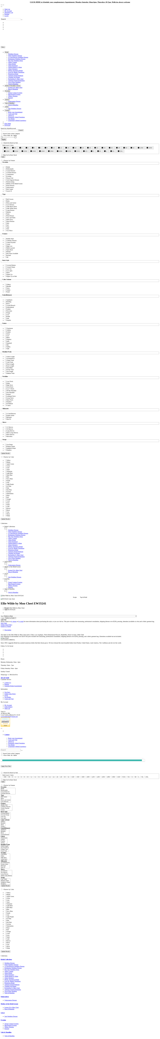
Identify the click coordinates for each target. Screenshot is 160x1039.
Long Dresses (10, 210)
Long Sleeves (10, 431)
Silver (8, 514)
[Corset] (6, 810)
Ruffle (8, 316)
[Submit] (21, 19)
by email (20, 621)
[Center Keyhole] (6, 808)
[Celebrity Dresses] (6, 807)
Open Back (9, 250)
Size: (2, 616)
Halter (8, 383)
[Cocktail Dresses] (8, 793)
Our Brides (7, 697)
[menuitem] (81, 9)
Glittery (8, 284)
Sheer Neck (9, 400)
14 (68, 148)
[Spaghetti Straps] (5, 882)
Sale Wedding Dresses (14, 577)
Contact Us (7, 682)
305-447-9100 (5, 678)
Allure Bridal (12, 540)
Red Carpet (9, 189)
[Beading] (5, 831)
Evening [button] (6, 579)
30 (126, 148)
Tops (7, 227)
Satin (7, 341)
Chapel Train (10, 360)
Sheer (8, 272)
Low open (9, 271)
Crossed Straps (10, 267)
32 (133, 148)
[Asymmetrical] (5, 848)
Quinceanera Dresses (14, 565)
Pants (7, 214)
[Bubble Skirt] (6, 805)
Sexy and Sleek (10, 217)
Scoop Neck (10, 398)
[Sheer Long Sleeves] (6, 875)
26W (43, 151)
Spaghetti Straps (11, 448)
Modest (8, 212)
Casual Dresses (10, 171)
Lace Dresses (10, 205)
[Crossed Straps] (6, 815)
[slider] (143, 760)
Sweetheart (9, 403)
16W (150, 148)
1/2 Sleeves (9, 427)
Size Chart (4, 623)
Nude (8, 504)
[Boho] (6, 798)
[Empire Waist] (5, 864)
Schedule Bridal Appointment (13, 686)
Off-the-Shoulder (11, 390)
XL (113, 151)
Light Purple (10, 484)
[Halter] (5, 856)
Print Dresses (10, 216)
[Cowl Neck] (5, 854)
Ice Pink (8, 486)
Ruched (8, 255)
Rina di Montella (13, 572)
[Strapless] (5, 884)
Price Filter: (7, 135)
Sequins (8, 320)
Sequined (9, 343)
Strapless (8, 402)
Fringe (8, 313)
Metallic (8, 286)
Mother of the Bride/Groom (14, 183)
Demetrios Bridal (13, 550)
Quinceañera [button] (8, 561)
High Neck (9, 385)
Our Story (7, 692)
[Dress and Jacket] (6, 800)
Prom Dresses (10, 185)
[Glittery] (3, 821)
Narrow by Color (9, 457)
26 (112, 148)
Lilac (7, 482)
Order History (8, 707)
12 (61, 148)
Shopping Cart (8, 12)
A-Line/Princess (11, 413)
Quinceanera (10, 187)
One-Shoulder (10, 392)
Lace (7, 314)
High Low (9, 246)
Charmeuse (9, 328)
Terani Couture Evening (15, 582)
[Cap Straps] (5, 879)
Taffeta (8, 347)
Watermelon (9, 493)
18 (83, 148)
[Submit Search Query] (21, 750)
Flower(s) (9, 311)
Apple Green (10, 464)
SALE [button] (6, 573)
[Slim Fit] (5, 867)
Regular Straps (10, 446)
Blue (7, 477)
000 (7, 148)
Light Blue (9, 473)
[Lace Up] (6, 816)
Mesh (8, 337)
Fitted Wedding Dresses (15, 531)
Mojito (8, 462)
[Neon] (3, 825)
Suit (7, 225)
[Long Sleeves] (6, 874)
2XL (121, 151)
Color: (3, 618)
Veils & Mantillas (13, 560)
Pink (7, 488)
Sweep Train (10, 369)
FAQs (6, 695)
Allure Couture (12, 538)
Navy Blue (9, 479)
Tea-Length (9, 371)
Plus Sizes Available (12, 253)
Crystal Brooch (10, 305)
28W (51, 151)
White (8, 515)
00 (15, 148)
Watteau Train (10, 373)
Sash (7, 318)
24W (34, 151)
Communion (10, 174)
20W (16, 151)
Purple (8, 480)
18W (7, 151)
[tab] (81, 543)
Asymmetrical (10, 358)
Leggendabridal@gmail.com (9, 716)
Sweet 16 (9, 191)
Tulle (7, 348)
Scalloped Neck (11, 396)
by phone (13, 621)
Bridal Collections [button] (9, 526)
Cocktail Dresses (11, 172)
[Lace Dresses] (6, 801)
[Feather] (4, 841)
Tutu (7, 229)
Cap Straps (9, 444)
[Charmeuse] (4, 838)
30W (60, 151)
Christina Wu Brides (14, 553)
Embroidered (10, 307)
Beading (8, 301)
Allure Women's (13, 545)
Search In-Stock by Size (11, 143)
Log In (6, 16)
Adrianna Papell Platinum (15, 551)
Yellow (8, 460)
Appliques (9, 300)
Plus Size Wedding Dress (15, 536)
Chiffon (8, 330)
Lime (7, 467)
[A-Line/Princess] (5, 863)
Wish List (7, 9)
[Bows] (5, 833)
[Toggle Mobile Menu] (1, 728)
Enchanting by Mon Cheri (15, 555)
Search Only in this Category (11, 133)
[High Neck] (5, 857)
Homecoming (10, 182)
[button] (6, 52)
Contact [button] (6, 734)
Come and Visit (9, 699)
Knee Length (10, 366)
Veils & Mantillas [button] (9, 589)
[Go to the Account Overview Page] (1, 6)
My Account (8, 11)
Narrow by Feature (9, 160)
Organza (8, 339)
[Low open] (6, 818)
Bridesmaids (10, 169)
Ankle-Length (10, 356)
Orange (8, 499)
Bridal (8, 167)
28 (119, 148)
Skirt (7, 223)
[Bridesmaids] (8, 790)
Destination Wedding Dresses (16, 535)
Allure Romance (13, 541)
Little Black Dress (11, 206)
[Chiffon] (4, 839)
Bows (8, 303)
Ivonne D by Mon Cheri (15, 570)
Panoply (10, 587)
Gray (7, 512)
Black (8, 510)
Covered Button (11, 265)
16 (75, 148)
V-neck (8, 405)
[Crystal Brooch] (5, 834)
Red (7, 497)
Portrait (8, 394)
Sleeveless (9, 436)
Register (6, 14)
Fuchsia (8, 491)
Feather (8, 309)
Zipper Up (9, 274)
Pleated (8, 251)
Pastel (8, 292)
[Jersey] (4, 843)
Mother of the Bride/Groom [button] (12, 567)
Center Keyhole (11, 242)
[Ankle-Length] (5, 846)
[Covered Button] (6, 813)
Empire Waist (10, 415)
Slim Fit (8, 419)
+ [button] (5, 528)
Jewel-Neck (9, 387)
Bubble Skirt (10, 238)
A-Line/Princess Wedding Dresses (18, 533)
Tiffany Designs (13, 585)
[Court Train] (5, 851)
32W (69, 151)
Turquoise (9, 471)
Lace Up (8, 269)
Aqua (8, 469)
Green (8, 466)
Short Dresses (10, 221)
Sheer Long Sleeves (12, 432)
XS (86, 151)
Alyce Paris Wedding (14, 558)
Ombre (8, 290)
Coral (8, 501)
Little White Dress (11, 208)
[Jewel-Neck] (5, 859)
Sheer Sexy (9, 219)
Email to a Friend (6, 626)
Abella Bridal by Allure (15, 543)
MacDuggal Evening (14, 584)
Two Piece (9, 230)
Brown (8, 508)
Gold (7, 506)
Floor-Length (10, 364)
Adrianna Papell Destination (16, 556)
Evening (8, 176)
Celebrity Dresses (11, 240)
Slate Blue (9, 475)
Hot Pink (9, 490)
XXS (78, 151)
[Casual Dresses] (8, 792)
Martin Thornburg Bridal (15, 546)
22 (97, 148)
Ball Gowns (9, 199)
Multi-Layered (10, 248)
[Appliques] (5, 830)
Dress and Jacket (11, 203)
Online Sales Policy (6, 625)
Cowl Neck (9, 381)
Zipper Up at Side (11, 276)
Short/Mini (9, 368)
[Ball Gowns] (6, 797)
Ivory (8, 503)
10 (54, 148)
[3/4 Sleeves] (6, 872)
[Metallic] (3, 823)
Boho (8, 201)
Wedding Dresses (13, 530)
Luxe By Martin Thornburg (16, 548)
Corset (8, 244)
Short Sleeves (10, 434)
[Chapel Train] (5, 849)
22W (25, 151)
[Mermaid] (5, 866)
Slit (7, 257)
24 (104, 148)
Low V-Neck (10, 389)
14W (141, 148)
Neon (8, 288)
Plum (7, 495)
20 (90, 148)
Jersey (8, 334)
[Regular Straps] (5, 881)
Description (7, 630)
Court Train (9, 362)
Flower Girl (9, 178)
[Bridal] (8, 789)
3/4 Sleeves (9, 429)
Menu (2, 47)
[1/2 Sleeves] (6, 871)
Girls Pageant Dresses (12, 180)
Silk (7, 345)
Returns (6, 684)
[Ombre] (3, 826)
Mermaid (9, 417)
